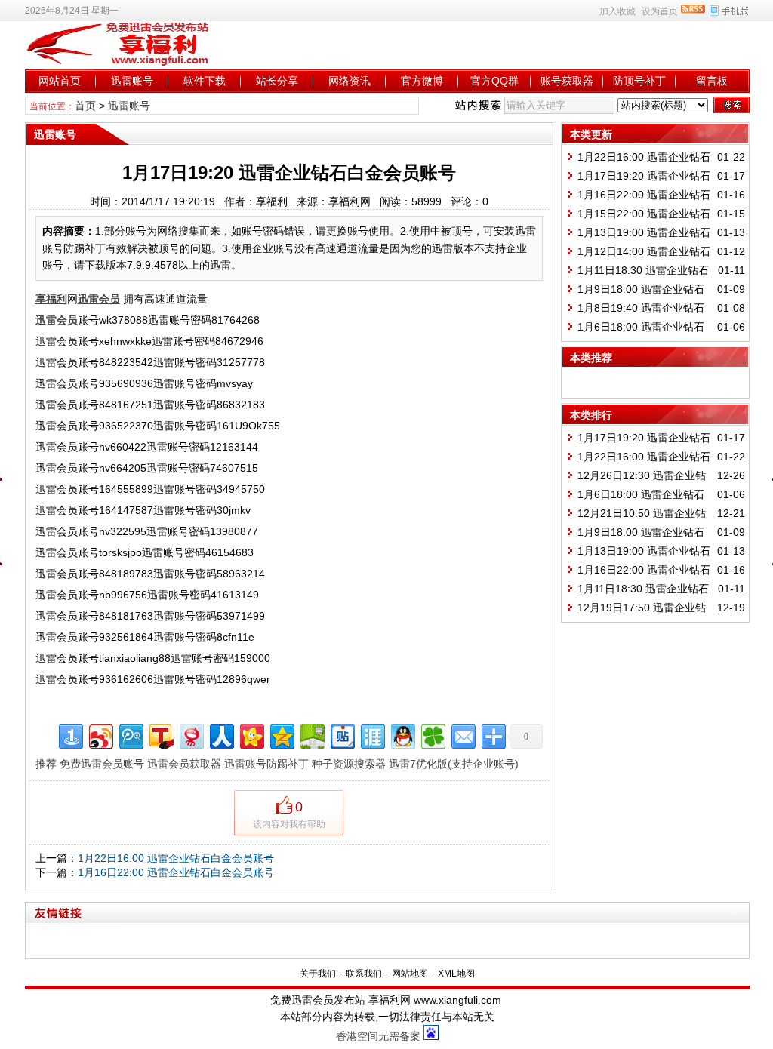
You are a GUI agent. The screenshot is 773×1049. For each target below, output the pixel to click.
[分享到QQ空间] (281, 735)
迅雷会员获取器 (184, 764)
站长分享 (277, 81)
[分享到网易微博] (191, 735)
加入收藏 (617, 11)
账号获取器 (566, 81)
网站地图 (410, 973)
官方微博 (422, 81)
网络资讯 (349, 81)
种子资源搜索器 (349, 764)
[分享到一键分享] (70, 735)
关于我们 (318, 973)
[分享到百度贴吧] (342, 735)
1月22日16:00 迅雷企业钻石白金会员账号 (176, 858)
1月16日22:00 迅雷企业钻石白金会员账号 (176, 872)
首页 (85, 106)
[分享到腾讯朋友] (432, 735)
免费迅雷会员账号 (102, 764)
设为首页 (660, 11)
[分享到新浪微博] (100, 735)
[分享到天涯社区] (372, 735)
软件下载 (204, 81)
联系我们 (364, 973)
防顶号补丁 (639, 81)
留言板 (712, 81)
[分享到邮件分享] (462, 735)
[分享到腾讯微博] (130, 735)
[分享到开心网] (251, 735)
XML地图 (456, 973)
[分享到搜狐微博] (160, 735)
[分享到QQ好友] (402, 735)
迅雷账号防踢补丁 (266, 764)
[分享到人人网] (221, 735)
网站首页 (59, 81)
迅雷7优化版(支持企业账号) (454, 764)
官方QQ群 (494, 81)
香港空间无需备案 (378, 1036)
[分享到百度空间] (311, 735)
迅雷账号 (132, 81)
